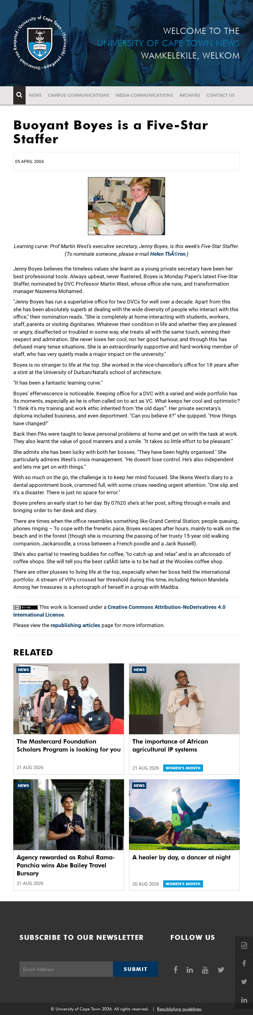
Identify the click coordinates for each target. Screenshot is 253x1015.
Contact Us (220, 95)
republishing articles (75, 625)
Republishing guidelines (179, 1008)
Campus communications (79, 95)
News (35, 95)
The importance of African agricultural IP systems (170, 745)
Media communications (144, 95)
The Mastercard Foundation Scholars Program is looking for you (69, 745)
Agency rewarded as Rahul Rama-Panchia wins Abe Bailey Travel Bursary (66, 865)
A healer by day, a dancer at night (181, 857)
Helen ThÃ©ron (167, 254)
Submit (135, 969)
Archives (189, 95)
